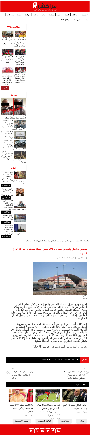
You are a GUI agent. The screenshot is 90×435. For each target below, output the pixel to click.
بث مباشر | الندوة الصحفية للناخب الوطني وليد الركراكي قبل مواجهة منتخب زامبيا (7, 79)
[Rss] (58, 430)
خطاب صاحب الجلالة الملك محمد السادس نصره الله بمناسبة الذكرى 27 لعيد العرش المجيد (20, 42)
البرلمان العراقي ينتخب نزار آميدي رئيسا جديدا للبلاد (74, 407)
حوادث (27, 14)
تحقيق (19, 14)
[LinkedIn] (42, 430)
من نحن (81, 421)
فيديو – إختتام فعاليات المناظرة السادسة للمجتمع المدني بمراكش (7, 40)
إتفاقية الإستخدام (44, 421)
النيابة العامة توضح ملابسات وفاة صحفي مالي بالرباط (7, 134)
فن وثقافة (76, 19)
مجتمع (35, 14)
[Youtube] (36, 430)
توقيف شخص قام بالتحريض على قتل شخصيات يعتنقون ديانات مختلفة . (14, 117)
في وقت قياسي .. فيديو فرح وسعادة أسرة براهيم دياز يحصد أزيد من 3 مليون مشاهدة (20, 78)
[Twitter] (47, 430)
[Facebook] (53, 430)
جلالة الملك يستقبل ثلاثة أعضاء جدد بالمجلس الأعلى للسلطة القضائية (21, 409)
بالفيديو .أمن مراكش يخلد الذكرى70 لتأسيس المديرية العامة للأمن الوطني (19, 60)
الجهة (67, 14)
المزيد (5, 88)
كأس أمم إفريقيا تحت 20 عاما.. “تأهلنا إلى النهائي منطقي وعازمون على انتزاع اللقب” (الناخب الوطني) (48, 410)
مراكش (74, 14)
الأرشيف (79, 241)
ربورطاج (10, 14)
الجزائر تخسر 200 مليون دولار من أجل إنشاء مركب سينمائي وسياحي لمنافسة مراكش (73, 374)
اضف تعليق (60, 258)
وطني (59, 14)
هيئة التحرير (6, 185)
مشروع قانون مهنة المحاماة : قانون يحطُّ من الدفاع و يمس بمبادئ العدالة (7, 192)
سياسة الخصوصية (21, 421)
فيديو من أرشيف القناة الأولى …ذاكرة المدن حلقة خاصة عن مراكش (22, 374)
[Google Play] (31, 430)
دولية (43, 14)
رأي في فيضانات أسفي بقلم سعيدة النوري (7, 217)
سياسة (51, 14)
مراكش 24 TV (65, 19)
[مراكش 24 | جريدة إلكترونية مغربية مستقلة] (45, 7)
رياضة (86, 19)
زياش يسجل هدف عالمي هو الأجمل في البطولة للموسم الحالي (7, 59)
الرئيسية (85, 14)
